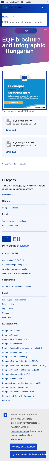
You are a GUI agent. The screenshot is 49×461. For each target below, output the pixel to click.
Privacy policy (8, 304)
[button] (24, 90)
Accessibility (7, 194)
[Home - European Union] (21, 9)
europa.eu (25, 246)
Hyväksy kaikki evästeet (23, 447)
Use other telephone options (14, 264)
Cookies (5, 313)
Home (5, 17)
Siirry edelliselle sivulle (15, 164)
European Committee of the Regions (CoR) (20, 370)
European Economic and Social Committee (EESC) (24, 365)
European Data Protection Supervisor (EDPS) (21, 383)
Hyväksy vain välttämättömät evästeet (29, 454)
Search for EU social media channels (18, 286)
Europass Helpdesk (10, 208)
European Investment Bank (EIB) (16, 374)
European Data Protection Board (16, 387)
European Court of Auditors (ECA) (16, 357)
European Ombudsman (12, 378)
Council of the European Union (15, 339)
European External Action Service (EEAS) (20, 361)
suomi (43, 8)
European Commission (12, 344)
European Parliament (11, 330)
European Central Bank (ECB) (15, 352)
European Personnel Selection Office (18, 392)
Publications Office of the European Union (20, 396)
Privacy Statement (10, 225)
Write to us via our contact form (15, 269)
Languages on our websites (14, 300)
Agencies (6, 400)
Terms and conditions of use (14, 221)
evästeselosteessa (20, 431)
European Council (10, 335)
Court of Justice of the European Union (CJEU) (22, 348)
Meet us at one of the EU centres (16, 273)
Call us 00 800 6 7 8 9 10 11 (14, 260)
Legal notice (7, 308)
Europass (9, 180)
